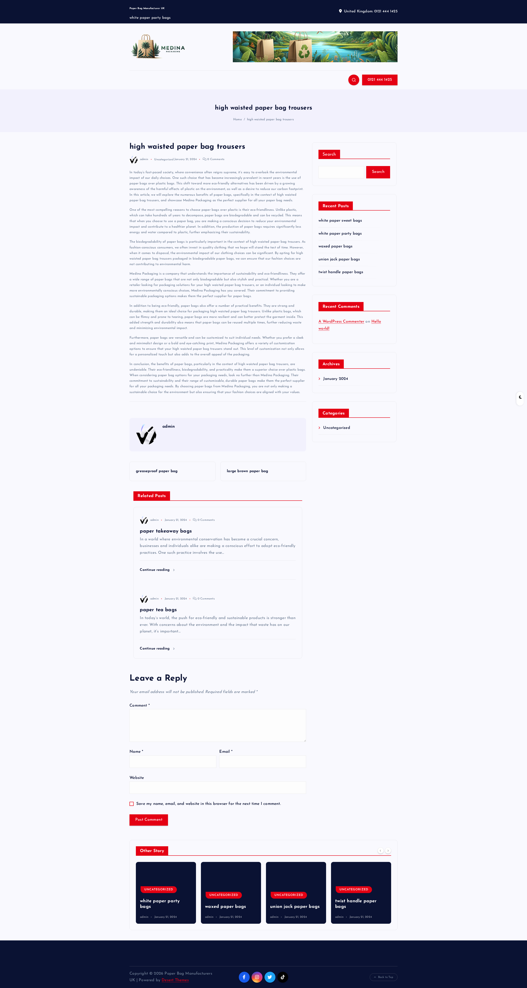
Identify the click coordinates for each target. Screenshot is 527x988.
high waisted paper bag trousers (270, 119)
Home (237, 119)
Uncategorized (164, 159)
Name (136, 752)
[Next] (388, 850)
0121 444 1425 (380, 80)
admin (144, 159)
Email (225, 752)
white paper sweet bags (340, 221)
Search (329, 154)
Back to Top (385, 977)
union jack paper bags (339, 259)
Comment (139, 706)
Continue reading (155, 570)
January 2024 (335, 379)
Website (136, 778)
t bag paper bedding (358, 906)
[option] (166, 893)
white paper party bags (340, 234)
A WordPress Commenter (341, 322)
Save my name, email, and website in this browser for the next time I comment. (208, 804)
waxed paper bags (335, 246)
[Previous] (381, 850)
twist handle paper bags (340, 272)
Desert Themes (175, 980)
